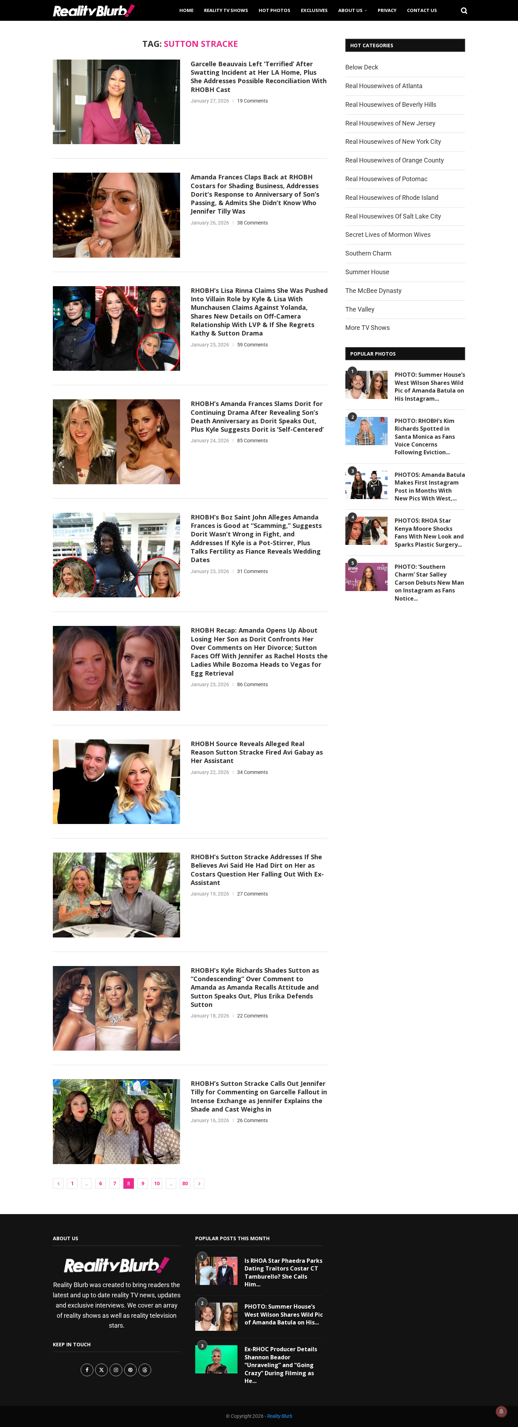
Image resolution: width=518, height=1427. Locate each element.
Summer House (367, 272)
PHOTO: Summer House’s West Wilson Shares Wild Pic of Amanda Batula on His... (284, 1314)
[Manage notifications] (501, 1411)
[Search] (461, 10)
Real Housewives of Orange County (394, 160)
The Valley (360, 309)
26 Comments (252, 1120)
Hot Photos (274, 10)
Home (186, 10)
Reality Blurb (279, 1416)
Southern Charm (368, 253)
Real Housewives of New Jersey (390, 123)
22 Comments (252, 1016)
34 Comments (252, 772)
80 (185, 1183)
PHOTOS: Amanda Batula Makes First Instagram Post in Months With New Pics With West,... (430, 486)
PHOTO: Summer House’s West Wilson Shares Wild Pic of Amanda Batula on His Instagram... (430, 386)
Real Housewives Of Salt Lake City (393, 216)
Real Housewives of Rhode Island (391, 197)
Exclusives (314, 10)
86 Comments (252, 684)
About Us (350, 10)
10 (157, 1183)
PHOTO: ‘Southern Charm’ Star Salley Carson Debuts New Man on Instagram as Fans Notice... (429, 582)
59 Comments (252, 344)
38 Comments (252, 223)
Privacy (387, 10)
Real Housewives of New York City (393, 141)
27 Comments (252, 894)
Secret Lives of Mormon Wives (388, 234)
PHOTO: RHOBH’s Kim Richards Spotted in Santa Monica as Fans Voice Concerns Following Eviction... (425, 436)
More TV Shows (367, 327)
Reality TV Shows (226, 10)
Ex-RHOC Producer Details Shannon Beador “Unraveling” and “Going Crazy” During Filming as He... (281, 1365)
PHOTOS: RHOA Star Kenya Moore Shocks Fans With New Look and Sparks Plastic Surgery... (429, 532)
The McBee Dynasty (373, 290)
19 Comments (252, 101)
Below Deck (361, 67)
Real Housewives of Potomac (386, 179)
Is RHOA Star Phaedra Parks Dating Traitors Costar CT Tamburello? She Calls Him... (283, 1272)
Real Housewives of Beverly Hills (390, 104)
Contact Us (422, 10)
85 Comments (252, 440)
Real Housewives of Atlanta (384, 86)
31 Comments (252, 571)
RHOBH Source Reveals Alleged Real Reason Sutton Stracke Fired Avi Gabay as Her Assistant (257, 752)
